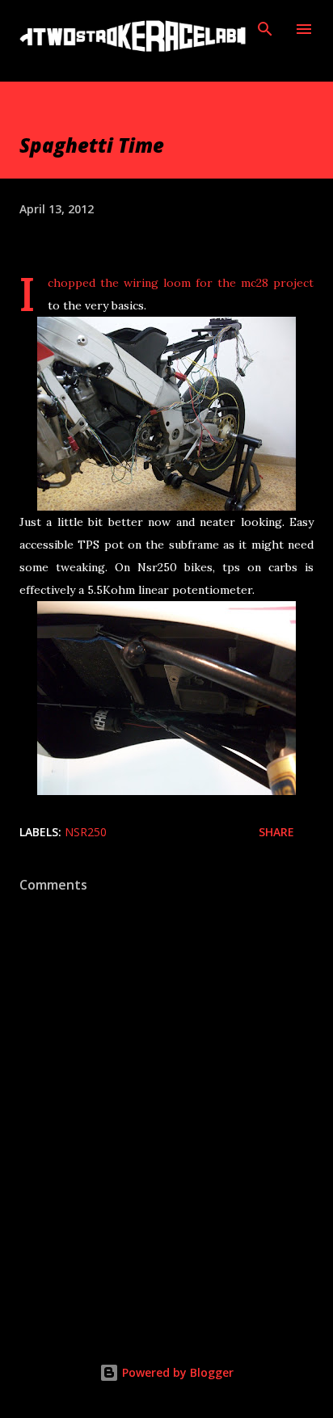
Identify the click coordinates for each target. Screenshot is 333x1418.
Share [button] (276, 831)
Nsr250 (86, 831)
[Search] (265, 29)
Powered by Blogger (176, 1372)
